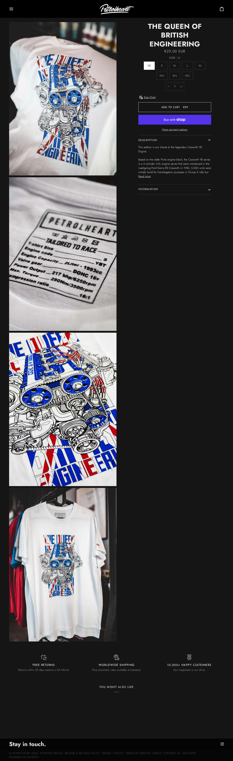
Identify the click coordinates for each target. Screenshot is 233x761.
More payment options (174, 130)
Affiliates (190, 753)
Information (148, 189)
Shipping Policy (51, 753)
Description (147, 140)
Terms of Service (138, 753)
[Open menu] (14, 9)
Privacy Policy (113, 753)
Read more (144, 176)
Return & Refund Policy (82, 753)
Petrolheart (21, 753)
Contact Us (172, 753)
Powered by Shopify (24, 757)
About (157, 753)
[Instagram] (222, 744)
